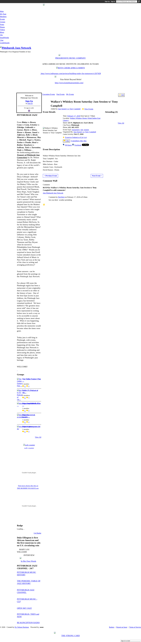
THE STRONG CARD (70, 636)
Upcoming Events (48, 94)
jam (82, 130)
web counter (29, 448)
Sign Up (107, 1)
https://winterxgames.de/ (31, 426)
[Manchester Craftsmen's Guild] (17, 370)
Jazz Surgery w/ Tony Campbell (69, 109)
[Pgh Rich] (108, 119)
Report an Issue (121, 627)
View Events (88, 109)
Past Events (61, 94)
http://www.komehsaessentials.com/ (69, 83)
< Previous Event (50, 176)
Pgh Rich (61, 197)
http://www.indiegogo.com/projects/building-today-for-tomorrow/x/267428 (71, 73)
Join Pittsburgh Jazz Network (53, 193)
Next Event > (97, 176)
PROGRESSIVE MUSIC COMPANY (70, 58)
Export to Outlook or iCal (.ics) (76, 137)
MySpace (68, 145)
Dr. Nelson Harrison (22, 627)
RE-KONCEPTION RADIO (28, 623)
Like (67, 141)
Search (139, 1)
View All (38, 437)
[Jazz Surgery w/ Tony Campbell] (45, 106)
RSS (44, 205)
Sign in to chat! (125, 640)
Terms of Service (135, 627)
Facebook (77, 145)
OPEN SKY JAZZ (24, 608)
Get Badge (37, 533)
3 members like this (78, 141)
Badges (111, 627)
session (86, 130)
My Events (70, 94)
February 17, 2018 (73, 116)
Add (122, 95)
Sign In (113, 1)
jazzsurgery (76, 130)
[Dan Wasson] (114, 119)
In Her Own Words (28, 561)
